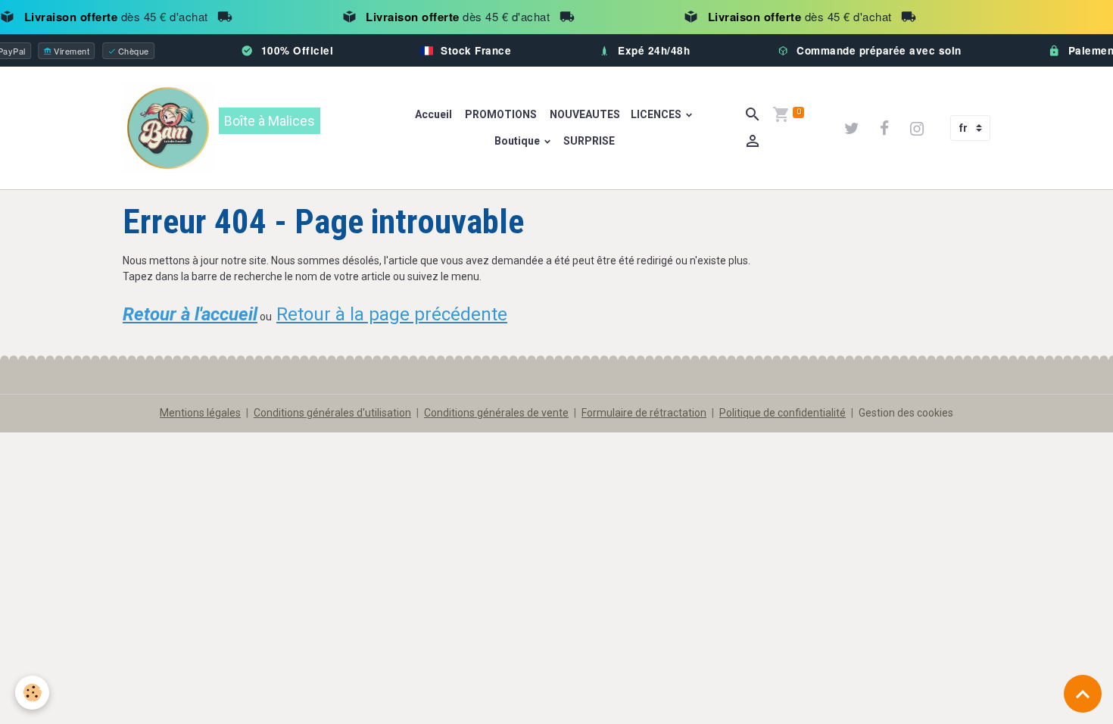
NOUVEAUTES (583, 114)
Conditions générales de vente (496, 413)
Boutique (518, 141)
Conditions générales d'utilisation (332, 413)
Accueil (433, 114)
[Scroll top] (1083, 694)
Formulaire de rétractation (643, 413)
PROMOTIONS (500, 114)
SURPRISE (589, 141)
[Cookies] (32, 693)
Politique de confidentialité (782, 413)
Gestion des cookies (906, 413)
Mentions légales (200, 413)
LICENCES (657, 114)
